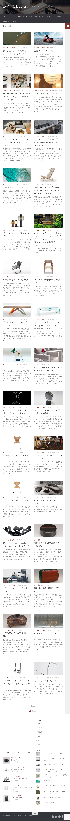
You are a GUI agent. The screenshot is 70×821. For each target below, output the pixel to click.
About (14, 21)
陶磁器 (20, 16)
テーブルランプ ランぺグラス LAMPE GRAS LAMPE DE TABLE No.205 (48, 142)
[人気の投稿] (18, 753)
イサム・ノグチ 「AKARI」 (47, 93)
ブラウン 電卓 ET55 (17, 797)
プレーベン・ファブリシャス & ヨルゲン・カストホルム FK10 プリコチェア (47, 190)
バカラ (41, 364)
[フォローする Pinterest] (59, 816)
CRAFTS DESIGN (15, 6)
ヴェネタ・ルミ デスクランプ (16, 367)
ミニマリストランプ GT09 (46, 681)
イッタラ (13, 785)
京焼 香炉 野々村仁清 (50, 802)
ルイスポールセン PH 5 (18, 769)
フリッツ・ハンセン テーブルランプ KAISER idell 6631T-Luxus (16, 142)
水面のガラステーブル (13, 187)
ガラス (12, 16)
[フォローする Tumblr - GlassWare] (62, 816)
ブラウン (5, 90)
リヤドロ (13, 776)
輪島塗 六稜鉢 (15, 760)
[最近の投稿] (8, 753)
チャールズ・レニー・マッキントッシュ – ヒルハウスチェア (16, 684)
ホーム (5, 16)
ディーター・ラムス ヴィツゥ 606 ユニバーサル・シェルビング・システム (17, 96)
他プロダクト (14, 47)
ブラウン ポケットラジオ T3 (53, 753)
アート (59, 16)
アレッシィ (6, 540)
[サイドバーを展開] (67, 26)
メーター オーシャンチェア (15, 280)
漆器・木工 (38, 16)
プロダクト (49, 16)
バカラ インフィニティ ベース (53, 764)
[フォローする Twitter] (56, 816)
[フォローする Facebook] (53, 816)
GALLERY (6, 21)
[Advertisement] (18, 734)
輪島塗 (19, 757)
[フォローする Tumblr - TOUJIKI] (66, 816)
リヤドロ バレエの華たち (19, 778)
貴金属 (28, 16)
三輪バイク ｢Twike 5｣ (43, 51)
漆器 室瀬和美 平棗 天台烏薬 (53, 797)
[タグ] (29, 753)
